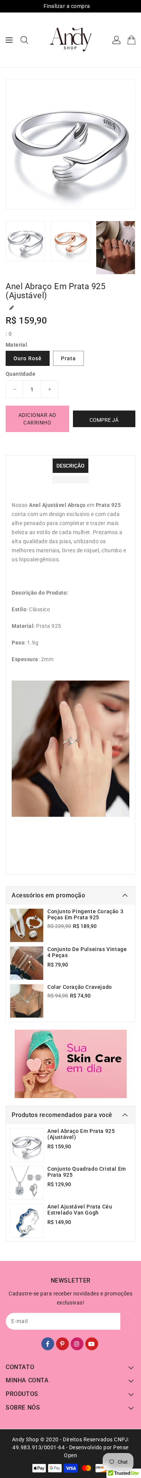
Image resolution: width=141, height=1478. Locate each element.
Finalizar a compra (67, 6)
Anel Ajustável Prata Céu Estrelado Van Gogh (79, 1210)
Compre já (103, 420)
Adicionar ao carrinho (37, 419)
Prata (68, 358)
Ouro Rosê (28, 358)
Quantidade (20, 373)
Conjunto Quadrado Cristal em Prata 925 (86, 1172)
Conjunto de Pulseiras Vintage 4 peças (87, 952)
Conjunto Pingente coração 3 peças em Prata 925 (85, 914)
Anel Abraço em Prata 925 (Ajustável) (81, 1134)
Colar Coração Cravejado (79, 987)
